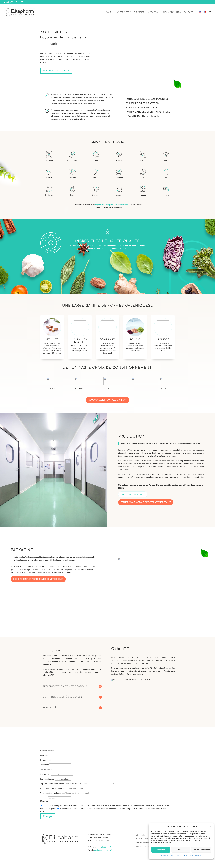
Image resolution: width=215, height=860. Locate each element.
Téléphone (44, 765)
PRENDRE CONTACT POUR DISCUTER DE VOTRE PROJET (146, 502)
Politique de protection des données (188, 855)
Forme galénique (47, 779)
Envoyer (48, 816)
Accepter (161, 850)
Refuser (180, 850)
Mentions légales (142, 843)
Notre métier (140, 835)
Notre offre (123, 12)
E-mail (43, 760)
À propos (153, 12)
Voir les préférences (201, 850)
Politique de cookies (167, 855)
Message (44, 801)
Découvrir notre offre (133, 494)
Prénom (43, 751)
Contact (188, 12)
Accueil (109, 12)
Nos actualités (172, 12)
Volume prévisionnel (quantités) (53, 793)
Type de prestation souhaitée (52, 784)
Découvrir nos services (56, 70)
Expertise (139, 12)
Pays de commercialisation (51, 788)
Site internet (45, 774)
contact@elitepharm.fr (103, 850)
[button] (210, 826)
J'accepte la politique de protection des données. (63, 806)
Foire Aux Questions (143, 847)
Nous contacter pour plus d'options (107, 400)
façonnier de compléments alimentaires (111, 205)
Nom (42, 755)
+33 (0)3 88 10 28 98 (105, 847)
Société (43, 769)
